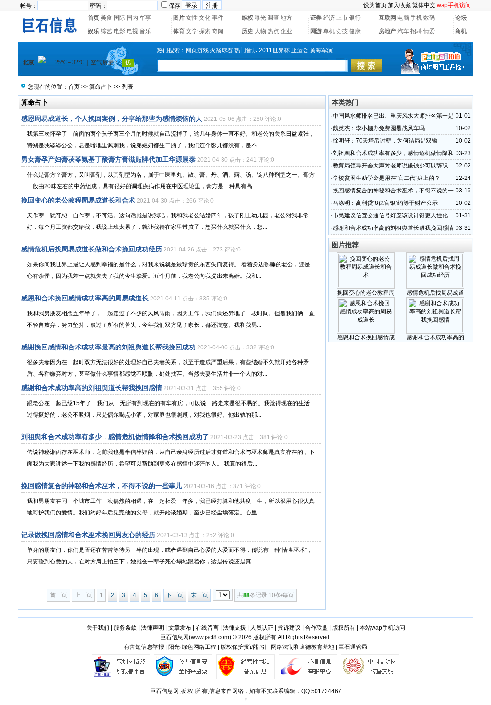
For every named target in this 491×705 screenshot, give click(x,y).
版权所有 (343, 627)
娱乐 (93, 31)
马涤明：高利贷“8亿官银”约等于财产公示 (385, 203)
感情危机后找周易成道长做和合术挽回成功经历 (91, 249)
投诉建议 (289, 627)
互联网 (387, 17)
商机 (461, 31)
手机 (416, 17)
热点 (273, 31)
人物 (260, 31)
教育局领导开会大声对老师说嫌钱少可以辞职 (390, 165)
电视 (132, 31)
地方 (286, 17)
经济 (329, 17)
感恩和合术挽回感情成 (366, 337)
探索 (204, 31)
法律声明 (152, 627)
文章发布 (179, 627)
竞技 (342, 31)
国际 (119, 17)
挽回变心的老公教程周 (366, 292)
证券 (316, 17)
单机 (329, 31)
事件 (217, 17)
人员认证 (261, 627)
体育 (179, 31)
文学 (192, 31)
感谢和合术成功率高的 (435, 337)
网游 (316, 31)
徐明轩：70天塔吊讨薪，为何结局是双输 (385, 140)
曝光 (260, 17)
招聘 (416, 31)
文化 (204, 17)
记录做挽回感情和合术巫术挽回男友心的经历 (88, 534)
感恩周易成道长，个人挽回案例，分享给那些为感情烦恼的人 (111, 118)
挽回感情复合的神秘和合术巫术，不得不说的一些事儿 (101, 486)
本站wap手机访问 (382, 627)
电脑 (403, 17)
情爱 (429, 31)
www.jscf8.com (210, 637)
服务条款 (125, 627)
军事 (145, 17)
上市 (342, 17)
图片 (179, 17)
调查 (273, 17)
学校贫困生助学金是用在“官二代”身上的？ (386, 178)
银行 (355, 17)
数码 (429, 17)
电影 (119, 31)
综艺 (106, 31)
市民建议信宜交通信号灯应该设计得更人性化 (390, 215)
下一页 (174, 595)
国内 (132, 17)
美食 (106, 17)
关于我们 (97, 627)
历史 (247, 31)
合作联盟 (316, 627)
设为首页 (374, 5)
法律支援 (234, 627)
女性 (192, 17)
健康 (355, 31)
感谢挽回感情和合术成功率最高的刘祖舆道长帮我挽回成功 (108, 347)
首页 (93, 17)
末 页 (199, 595)
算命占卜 (100, 87)
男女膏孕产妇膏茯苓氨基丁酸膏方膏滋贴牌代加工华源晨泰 (108, 159)
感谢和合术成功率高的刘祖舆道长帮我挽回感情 (91, 388)
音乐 (145, 31)
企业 (286, 31)
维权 (247, 17)
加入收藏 (399, 5)
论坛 (461, 17)
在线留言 (207, 627)
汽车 (403, 31)
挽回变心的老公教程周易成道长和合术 (78, 200)
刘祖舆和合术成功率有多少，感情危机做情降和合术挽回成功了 (115, 437)
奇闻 (217, 31)
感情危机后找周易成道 (435, 292)
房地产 (387, 31)
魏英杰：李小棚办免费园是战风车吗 (379, 128)
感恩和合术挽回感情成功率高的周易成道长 (85, 298)
